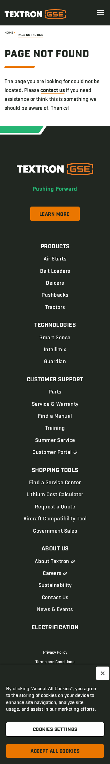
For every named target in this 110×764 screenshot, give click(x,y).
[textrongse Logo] (55, 169)
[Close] (102, 673)
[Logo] (35, 14)
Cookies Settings (55, 730)
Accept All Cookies (55, 751)
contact (52, 90)
